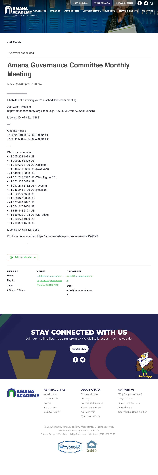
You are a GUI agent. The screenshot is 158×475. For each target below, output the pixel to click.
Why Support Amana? (130, 394)
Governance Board (91, 407)
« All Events (14, 42)
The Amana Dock (90, 416)
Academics (50, 394)
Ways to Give (125, 398)
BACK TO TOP (79, 437)
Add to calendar (23, 257)
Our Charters (88, 412)
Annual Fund (125, 407)
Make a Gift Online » (129, 403)
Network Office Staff (92, 403)
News (47, 403)
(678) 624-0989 (107, 434)
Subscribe (79, 348)
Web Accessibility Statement (72, 434)
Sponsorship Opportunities (132, 412)
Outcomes (50, 407)
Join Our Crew (51, 412)
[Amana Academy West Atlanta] (21, 11)
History (85, 398)
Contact (93, 434)
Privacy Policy (48, 434)
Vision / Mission (89, 394)
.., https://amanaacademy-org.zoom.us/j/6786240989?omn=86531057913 (49, 280)
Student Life (51, 398)
